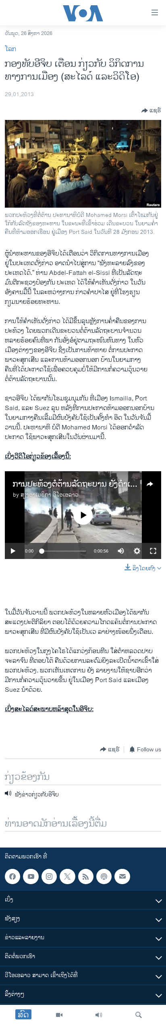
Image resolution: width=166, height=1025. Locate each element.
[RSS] (85, 876)
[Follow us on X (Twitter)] (67, 876)
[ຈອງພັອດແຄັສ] (122, 876)
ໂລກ (10, 49)
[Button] (151, 110)
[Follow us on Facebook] (12, 876)
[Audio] (99, 1015)
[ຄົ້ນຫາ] (139, 1015)
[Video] (59, 1015)
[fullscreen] (153, 551)
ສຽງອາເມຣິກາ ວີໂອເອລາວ (50, 494)
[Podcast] (104, 876)
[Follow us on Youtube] (30, 876)
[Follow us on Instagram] (49, 876)
